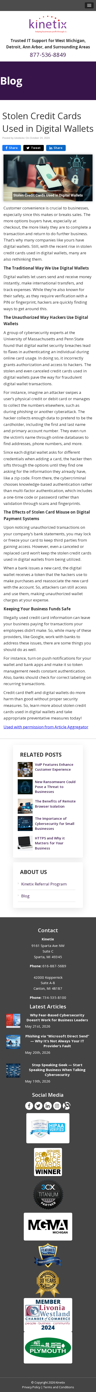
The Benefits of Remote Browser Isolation (55, 803)
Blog (25, 896)
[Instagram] (57, 1105)
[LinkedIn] (47, 1105)
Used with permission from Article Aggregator (45, 727)
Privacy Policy (31, 1387)
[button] (89, 5)
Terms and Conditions (58, 1387)
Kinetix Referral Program (44, 884)
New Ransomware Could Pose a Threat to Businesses (55, 786)
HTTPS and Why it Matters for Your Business (50, 843)
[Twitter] (38, 1105)
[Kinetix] (48, 22)
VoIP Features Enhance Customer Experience (54, 767)
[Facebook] (29, 1105)
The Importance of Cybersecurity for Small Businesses (54, 823)
